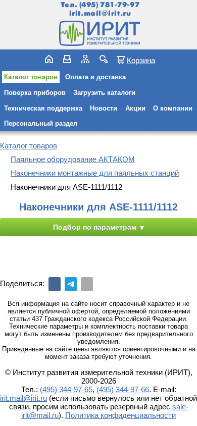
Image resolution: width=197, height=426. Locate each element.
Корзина (141, 60)
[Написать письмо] (67, 59)
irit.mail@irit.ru (100, 13)
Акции (135, 108)
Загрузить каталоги (104, 92)
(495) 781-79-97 (109, 5)
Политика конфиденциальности (120, 415)
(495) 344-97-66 (122, 389)
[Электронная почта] (87, 284)
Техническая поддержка (43, 108)
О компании (172, 108)
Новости (103, 108)
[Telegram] (71, 284)
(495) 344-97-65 (66, 389)
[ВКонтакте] (54, 284)
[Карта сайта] (85, 59)
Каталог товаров (31, 77)
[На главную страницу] (98, 33)
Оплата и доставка (95, 77)
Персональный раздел (40, 123)
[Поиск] (104, 59)
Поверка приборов (35, 92)
